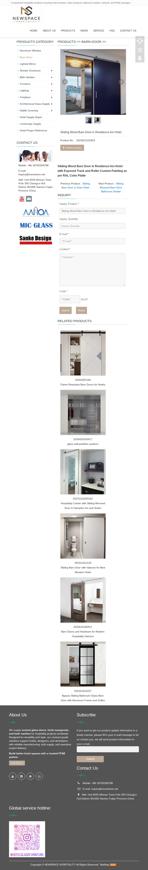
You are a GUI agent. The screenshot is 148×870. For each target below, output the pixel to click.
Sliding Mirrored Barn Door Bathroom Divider (111, 187)
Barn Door (91, 42)
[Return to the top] (139, 59)
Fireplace (25, 97)
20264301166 (83, 379)
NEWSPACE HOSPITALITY (60, 864)
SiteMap (104, 864)
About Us (49, 30)
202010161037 (83, 691)
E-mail (64, 234)
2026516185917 (82, 626)
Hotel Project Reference (33, 130)
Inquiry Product (69, 203)
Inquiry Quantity (68, 218)
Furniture (25, 83)
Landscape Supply (30, 123)
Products (68, 30)
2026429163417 (82, 439)
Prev (65, 82)
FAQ (112, 30)
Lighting (24, 90)
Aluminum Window (30, 50)
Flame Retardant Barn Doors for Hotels (82, 384)
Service (98, 30)
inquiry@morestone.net (31, 174)
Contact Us (128, 30)
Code (63, 291)
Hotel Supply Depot (31, 117)
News (84, 30)
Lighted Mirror (28, 63)
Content (64, 249)
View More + (17, 763)
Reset (81, 310)
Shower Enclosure (30, 70)
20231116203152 (83, 498)
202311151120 (83, 562)
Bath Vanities (27, 77)
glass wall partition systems (82, 443)
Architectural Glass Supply (35, 103)
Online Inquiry (73, 147)
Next (121, 82)
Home (33, 30)
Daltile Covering (29, 110)
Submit (65, 310)
